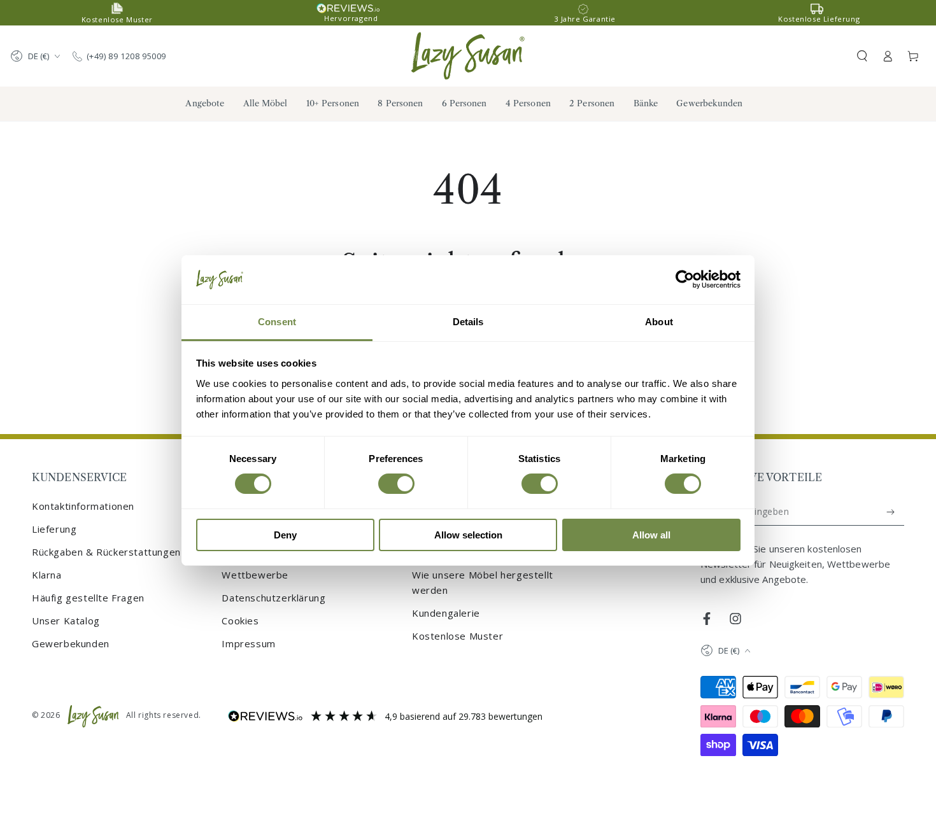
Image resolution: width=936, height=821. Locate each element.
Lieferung (54, 529)
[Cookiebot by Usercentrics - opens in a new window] (685, 279)
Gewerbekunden (71, 643)
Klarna (47, 574)
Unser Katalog (66, 620)
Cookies (240, 620)
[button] (862, 56)
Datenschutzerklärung (273, 597)
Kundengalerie (446, 613)
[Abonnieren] (891, 511)
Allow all (651, 535)
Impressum (248, 643)
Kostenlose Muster (457, 635)
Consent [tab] (277, 321)
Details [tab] (468, 321)
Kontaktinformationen (83, 506)
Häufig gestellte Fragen (88, 597)
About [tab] (659, 321)
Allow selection (468, 535)
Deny (285, 535)
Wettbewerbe (255, 574)
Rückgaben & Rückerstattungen (106, 551)
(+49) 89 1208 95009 (126, 56)
